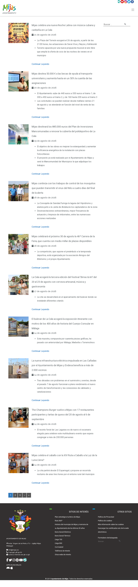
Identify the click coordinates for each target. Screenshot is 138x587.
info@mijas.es (13, 550)
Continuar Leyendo (40, 64)
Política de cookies (105, 521)
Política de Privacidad (106, 517)
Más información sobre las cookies (111, 524)
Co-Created (59, 547)
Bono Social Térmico (62, 536)
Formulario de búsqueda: (108, 538)
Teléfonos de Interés (62, 551)
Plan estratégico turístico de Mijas (67, 517)
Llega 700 (58, 539)
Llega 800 (58, 543)
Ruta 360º (58, 521)
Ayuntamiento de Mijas (59, 579)
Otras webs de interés (63, 555)
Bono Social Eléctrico (63, 532)
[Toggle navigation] (133, 10)
